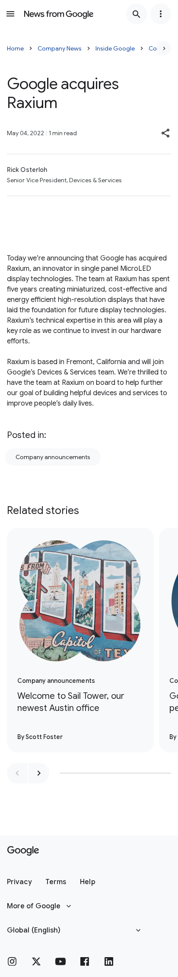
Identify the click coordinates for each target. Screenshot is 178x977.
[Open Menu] (10, 13)
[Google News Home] (58, 13)
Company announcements (53, 457)
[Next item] (39, 773)
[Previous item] (17, 773)
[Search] (136, 13)
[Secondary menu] (160, 13)
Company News (60, 48)
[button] (166, 133)
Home (15, 48)
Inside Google (115, 48)
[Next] (164, 48)
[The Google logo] (23, 851)
